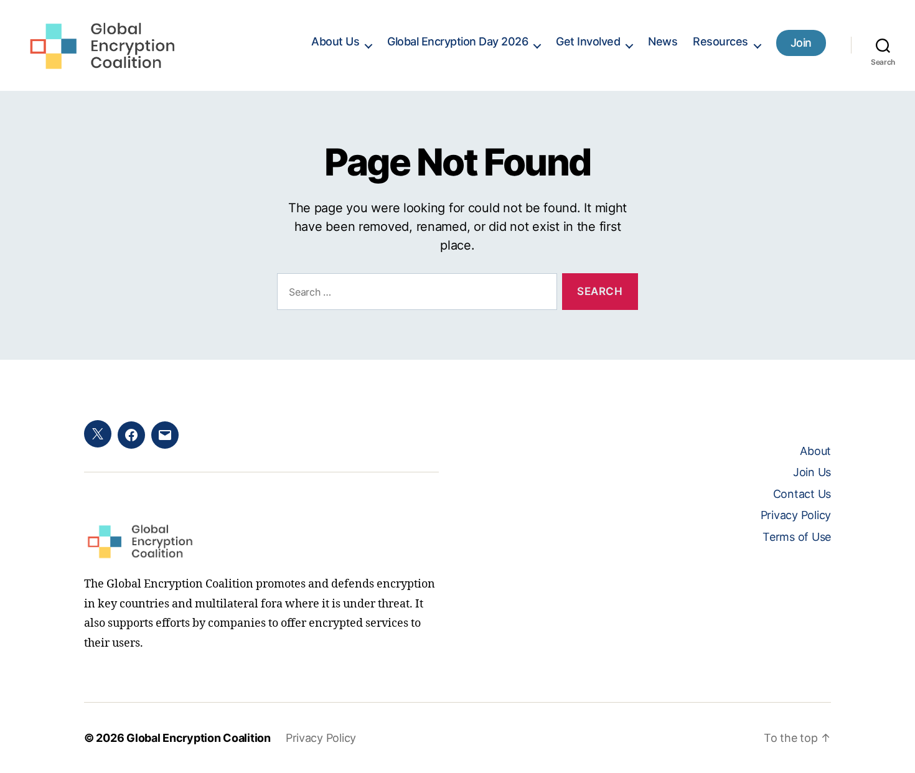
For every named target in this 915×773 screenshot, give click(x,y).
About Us (335, 41)
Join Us (812, 472)
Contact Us (802, 493)
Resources (720, 41)
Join (801, 42)
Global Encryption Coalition (198, 737)
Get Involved (588, 41)
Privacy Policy (796, 515)
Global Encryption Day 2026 (457, 41)
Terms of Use (796, 536)
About (815, 450)
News (662, 41)
